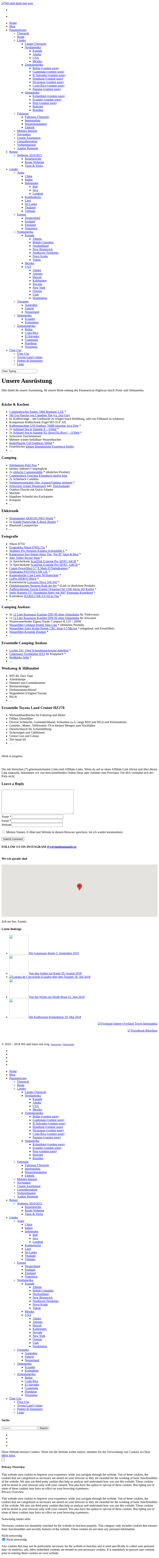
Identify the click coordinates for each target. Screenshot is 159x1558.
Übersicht (23, 33)
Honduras (31, 343)
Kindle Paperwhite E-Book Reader (34, 521)
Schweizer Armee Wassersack (27, 486)
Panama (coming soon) (47, 89)
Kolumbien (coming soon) (49, 96)
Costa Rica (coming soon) (48, 85)
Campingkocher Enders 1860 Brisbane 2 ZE (36, 411)
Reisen (13, 151)
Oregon (37, 291)
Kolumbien (32, 322)
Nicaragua (31, 346)
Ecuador (30, 319)
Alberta (37, 238)
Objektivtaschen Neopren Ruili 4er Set (33, 585)
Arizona (37, 273)
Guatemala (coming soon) (48, 71)
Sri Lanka (31, 204)
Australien (31, 305)
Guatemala (31, 339)
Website (6, 824)
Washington (40, 298)
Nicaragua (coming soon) (48, 82)
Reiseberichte (33, 158)
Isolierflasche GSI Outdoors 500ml (30, 443)
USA (36, 57)
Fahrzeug (23, 113)
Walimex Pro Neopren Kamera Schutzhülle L (37, 550)
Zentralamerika (34, 64)
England (30, 221)
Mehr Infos (8, 1455)
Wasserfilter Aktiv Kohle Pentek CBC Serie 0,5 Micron (43, 628)
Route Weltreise (34, 162)
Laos (28, 200)
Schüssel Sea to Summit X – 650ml (34, 429)
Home (13, 23)
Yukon (37, 259)
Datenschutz (68, 1044)
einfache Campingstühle (28, 472)
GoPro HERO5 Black (22, 578)
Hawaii (37, 277)
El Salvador (32, 336)
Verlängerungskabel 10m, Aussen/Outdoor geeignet (40, 482)
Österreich (31, 228)
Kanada (37, 50)
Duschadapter (61, 486)
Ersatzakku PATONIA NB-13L (28, 571)
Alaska (37, 54)
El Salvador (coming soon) (49, 75)
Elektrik (30, 127)
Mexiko (37, 61)
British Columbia (43, 242)
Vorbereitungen (26, 144)
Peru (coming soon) (45, 103)
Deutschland (32, 218)
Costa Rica (31, 332)
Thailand (30, 207)
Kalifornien (40, 280)
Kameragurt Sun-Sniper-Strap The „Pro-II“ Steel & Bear (44, 554)
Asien (20, 172)
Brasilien (38, 110)
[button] (79, 887)
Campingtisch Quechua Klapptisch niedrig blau (38, 475)
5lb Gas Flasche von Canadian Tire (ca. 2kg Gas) (39, 415)
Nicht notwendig (16, 1539)
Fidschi (29, 308)
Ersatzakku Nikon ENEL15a (27, 547)
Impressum (56, 1044)
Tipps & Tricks (34, 165)
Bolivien (38, 106)
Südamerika (32, 92)
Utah (36, 294)
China (28, 176)
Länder (21, 40)
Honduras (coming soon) (48, 78)
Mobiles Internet (27, 131)
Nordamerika (33, 47)
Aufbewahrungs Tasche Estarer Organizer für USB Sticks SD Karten (51, 589)
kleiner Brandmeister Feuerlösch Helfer (50, 446)
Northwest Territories (46, 252)
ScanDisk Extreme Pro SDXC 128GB (54, 564)
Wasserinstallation (36, 124)
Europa (21, 214)
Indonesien (31, 183)
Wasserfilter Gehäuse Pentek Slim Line (33, 625)
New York (39, 287)
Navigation (24, 134)
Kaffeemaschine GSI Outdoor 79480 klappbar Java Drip (44, 425)
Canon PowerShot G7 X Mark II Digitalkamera (38, 568)
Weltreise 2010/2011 (29, 155)
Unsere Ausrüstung (29, 137)
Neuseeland (32, 312)
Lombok (38, 193)
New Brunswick (43, 249)
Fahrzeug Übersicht (37, 117)
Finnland (30, 225)
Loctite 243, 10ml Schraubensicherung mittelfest (38, 650)
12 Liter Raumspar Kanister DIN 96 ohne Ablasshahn (46, 614)
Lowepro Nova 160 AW (42, 582)
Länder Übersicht (35, 43)
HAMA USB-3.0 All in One (41, 596)
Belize (29, 329)
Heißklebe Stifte (19, 657)
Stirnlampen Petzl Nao (23, 465)
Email (6, 820)
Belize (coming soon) (46, 68)
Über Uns (15, 350)
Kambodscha (33, 197)
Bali (35, 186)
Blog (12, 26)
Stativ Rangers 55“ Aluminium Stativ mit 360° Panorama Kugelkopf (51, 592)
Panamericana (17, 30)
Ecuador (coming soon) (47, 99)
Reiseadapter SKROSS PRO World (31, 518)
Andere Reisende (27, 148)
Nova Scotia (40, 256)
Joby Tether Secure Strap (24, 557)
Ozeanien (23, 301)
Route (20, 36)
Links (20, 364)
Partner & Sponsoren (30, 360)
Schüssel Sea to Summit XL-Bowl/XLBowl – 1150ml (46, 432)
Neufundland (41, 245)
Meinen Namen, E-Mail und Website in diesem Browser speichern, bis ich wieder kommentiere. (64, 832)
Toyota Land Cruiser (29, 357)
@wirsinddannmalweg (61, 846)
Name (6, 816)
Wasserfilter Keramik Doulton (27, 632)
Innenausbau (32, 120)
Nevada (37, 284)
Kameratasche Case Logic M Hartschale (34, 575)
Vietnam (30, 211)
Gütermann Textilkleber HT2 (27, 654)
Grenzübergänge (27, 141)
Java (35, 190)
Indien (29, 179)
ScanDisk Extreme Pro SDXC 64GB (53, 561)
